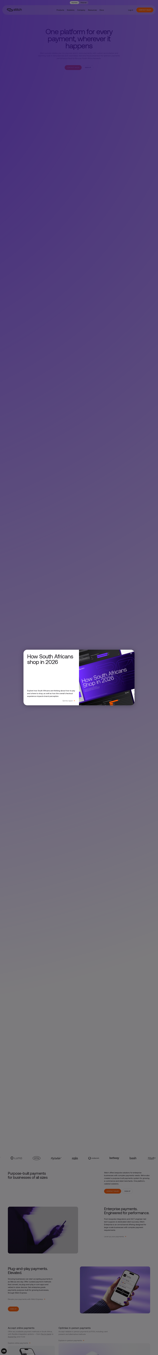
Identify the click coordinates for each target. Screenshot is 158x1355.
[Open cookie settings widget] (4, 1351)
